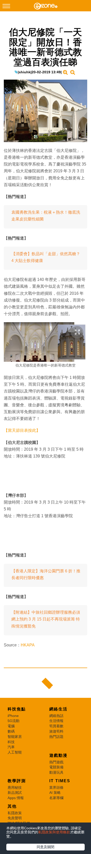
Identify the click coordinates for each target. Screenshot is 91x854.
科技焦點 (17, 709)
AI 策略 (55, 793)
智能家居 (15, 737)
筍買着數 (56, 726)
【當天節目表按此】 (22, 430)
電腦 (11, 726)
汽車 (11, 747)
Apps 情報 (16, 798)
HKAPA (28, 645)
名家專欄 (56, 798)
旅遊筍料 (56, 731)
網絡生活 (58, 709)
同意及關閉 (45, 847)
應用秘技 (15, 787)
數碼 (11, 731)
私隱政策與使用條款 (54, 832)
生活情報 (56, 721)
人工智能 (15, 752)
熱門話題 (56, 737)
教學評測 (17, 781)
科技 (11, 742)
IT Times (59, 781)
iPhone (13, 716)
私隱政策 (15, 813)
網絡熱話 (56, 716)
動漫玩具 (56, 772)
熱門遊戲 (56, 762)
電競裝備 (56, 767)
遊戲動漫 (58, 755)
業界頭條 (56, 787)
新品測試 (15, 793)
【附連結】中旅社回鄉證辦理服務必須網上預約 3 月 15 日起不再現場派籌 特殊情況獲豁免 (45, 619)
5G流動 (13, 721)
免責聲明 (15, 818)
